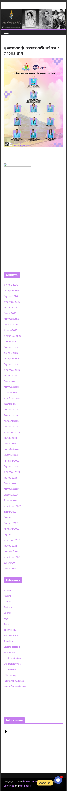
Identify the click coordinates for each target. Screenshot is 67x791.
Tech (6, 624)
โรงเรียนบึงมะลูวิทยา (32, 781)
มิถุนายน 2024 (11, 427)
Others (7, 601)
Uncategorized (12, 647)
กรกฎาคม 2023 (11, 461)
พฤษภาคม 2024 (12, 432)
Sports (7, 613)
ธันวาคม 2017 (10, 563)
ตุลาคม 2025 (10, 341)
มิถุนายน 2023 (11, 466)
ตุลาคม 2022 (10, 512)
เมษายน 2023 (10, 478)
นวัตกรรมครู (10, 675)
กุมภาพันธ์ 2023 (11, 489)
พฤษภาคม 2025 (12, 370)
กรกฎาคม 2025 (11, 358)
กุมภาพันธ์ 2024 (11, 449)
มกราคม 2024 (11, 455)
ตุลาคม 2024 (10, 404)
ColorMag (9, 786)
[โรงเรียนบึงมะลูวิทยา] (33, 11)
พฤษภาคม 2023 (12, 472)
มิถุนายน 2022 (11, 534)
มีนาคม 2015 (10, 568)
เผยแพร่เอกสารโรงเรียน (15, 686)
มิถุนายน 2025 (11, 364)
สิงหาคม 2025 (11, 353)
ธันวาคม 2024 (10, 392)
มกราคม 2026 (11, 324)
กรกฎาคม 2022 (11, 529)
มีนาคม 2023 (10, 483)
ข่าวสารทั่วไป (10, 669)
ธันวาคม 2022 (10, 500)
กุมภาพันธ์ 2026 (11, 319)
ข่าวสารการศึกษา (12, 664)
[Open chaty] (58, 783)
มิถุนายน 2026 (11, 296)
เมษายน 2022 (10, 546)
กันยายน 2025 (11, 347)
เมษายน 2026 (10, 307)
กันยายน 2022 (11, 517)
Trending (8, 641)
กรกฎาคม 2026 (11, 290)
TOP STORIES (11, 635)
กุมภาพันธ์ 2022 (11, 551)
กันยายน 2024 (11, 409)
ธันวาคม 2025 (10, 330)
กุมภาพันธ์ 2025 (11, 387)
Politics (8, 607)
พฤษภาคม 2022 (12, 540)
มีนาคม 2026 (10, 313)
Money (7, 590)
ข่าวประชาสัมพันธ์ (12, 658)
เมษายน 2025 (10, 375)
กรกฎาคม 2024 (11, 421)
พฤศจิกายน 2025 (12, 336)
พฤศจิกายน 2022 (12, 506)
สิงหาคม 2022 (11, 523)
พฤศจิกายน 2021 (12, 557)
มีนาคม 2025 (10, 381)
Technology (10, 630)
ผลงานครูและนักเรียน (14, 681)
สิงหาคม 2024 (11, 415)
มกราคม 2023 (11, 495)
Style (6, 618)
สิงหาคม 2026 (11, 285)
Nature (7, 596)
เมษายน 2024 (10, 438)
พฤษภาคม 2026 (12, 302)
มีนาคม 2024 (10, 444)
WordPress (9, 652)
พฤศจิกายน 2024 (12, 398)
